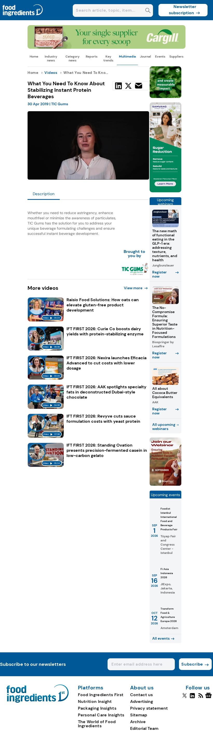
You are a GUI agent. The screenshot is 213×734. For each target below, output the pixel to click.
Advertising (141, 701)
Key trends (108, 58)
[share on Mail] (138, 85)
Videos (50, 72)
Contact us (141, 694)
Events (160, 56)
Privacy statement (149, 708)
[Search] (148, 11)
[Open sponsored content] (106, 47)
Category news (72, 58)
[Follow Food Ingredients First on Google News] (209, 698)
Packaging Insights (97, 708)
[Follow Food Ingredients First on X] (184, 698)
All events (161, 638)
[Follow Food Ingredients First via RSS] (200, 698)
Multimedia (127, 56)
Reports (91, 56)
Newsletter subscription (182, 9)
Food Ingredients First (101, 694)
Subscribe (192, 664)
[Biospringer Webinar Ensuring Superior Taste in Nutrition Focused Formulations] (165, 484)
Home (34, 56)
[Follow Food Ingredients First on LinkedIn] (192, 698)
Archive (138, 721)
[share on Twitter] (128, 85)
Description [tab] (44, 193)
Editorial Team (144, 728)
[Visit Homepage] (23, 18)
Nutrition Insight (95, 701)
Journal (145, 56)
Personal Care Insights (101, 714)
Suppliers (176, 56)
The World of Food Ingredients (97, 723)
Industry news (51, 58)
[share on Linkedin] (118, 86)
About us (142, 687)
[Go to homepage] (37, 701)
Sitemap (138, 714)
